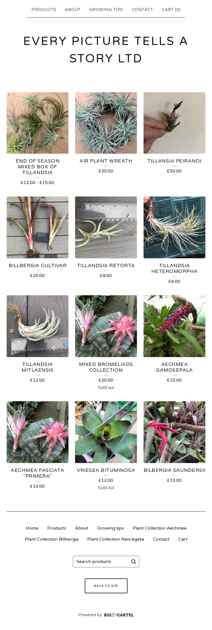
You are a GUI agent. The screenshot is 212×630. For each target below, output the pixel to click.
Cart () (171, 9)
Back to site (106, 586)
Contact (142, 9)
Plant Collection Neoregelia (115, 539)
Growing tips (106, 9)
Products (43, 9)
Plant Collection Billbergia (51, 539)
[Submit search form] (133, 561)
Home (32, 528)
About (73, 9)
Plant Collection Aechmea (159, 528)
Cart (182, 539)
